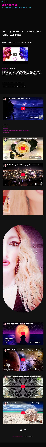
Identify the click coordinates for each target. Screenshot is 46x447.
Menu (6, 1)
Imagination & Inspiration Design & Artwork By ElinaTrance (16, 130)
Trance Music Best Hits (22, 74)
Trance (40, 73)
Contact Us (5, 126)
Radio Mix (35, 73)
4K (6, 70)
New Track (26, 72)
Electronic (5, 71)
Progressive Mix (17, 73)
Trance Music (12, 74)
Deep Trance (40, 70)
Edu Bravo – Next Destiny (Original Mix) (14, 86)
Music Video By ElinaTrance (9, 72)
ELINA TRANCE (9, 5)
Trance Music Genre (34, 74)
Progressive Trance (27, 73)
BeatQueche (10, 70)
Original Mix (33, 72)
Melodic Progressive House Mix (17, 71)
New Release (20, 72)
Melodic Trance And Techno (32, 71)
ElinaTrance (5, 128)
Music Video (12, 68)
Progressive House (7, 73)
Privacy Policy (6, 132)
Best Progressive (18, 70)
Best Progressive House (30, 70)
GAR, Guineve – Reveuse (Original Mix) (13, 83)
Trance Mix (5, 74)
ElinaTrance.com (17, 436)
